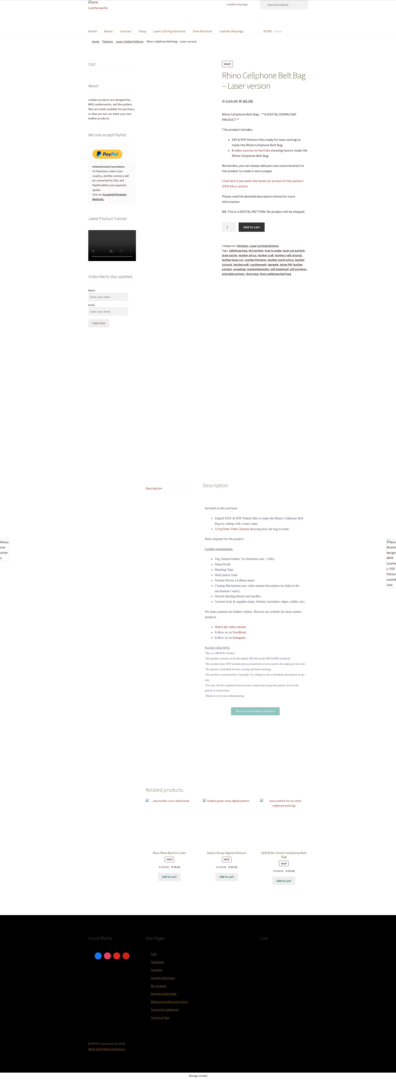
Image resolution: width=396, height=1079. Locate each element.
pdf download (280, 269)
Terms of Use (160, 1017)
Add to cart (251, 227)
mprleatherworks (258, 269)
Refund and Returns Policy (169, 1002)
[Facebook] (98, 955)
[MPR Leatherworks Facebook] (209, 4)
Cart (154, 954)
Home (92, 31)
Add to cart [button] (169, 877)
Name (91, 290)
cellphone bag (238, 250)
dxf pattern (256, 250)
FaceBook (239, 632)
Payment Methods (164, 994)
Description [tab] (154, 488)
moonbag (239, 269)
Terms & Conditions (165, 1009)
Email (91, 305)
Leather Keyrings (237, 4)
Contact (126, 31)
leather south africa (281, 260)
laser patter (229, 255)
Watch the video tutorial (230, 627)
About (108, 31)
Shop (142, 31)
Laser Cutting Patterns (169, 31)
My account (159, 986)
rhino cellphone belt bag (275, 274)
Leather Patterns (255, 260)
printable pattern (233, 274)
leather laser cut (232, 260)
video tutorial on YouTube (252, 150)
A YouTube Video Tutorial (232, 529)
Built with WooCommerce (106, 1049)
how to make (273, 250)
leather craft (266, 255)
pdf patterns (298, 269)
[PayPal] (112, 154)
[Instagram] (107, 955)
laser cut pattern (294, 250)
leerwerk (273, 264)
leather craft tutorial (288, 255)
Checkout (157, 962)
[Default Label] (116, 955)
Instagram (239, 637)
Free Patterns (202, 31)
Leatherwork (258, 264)
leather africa (247, 255)
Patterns (108, 41)
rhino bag (252, 274)
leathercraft (241, 264)
